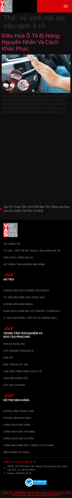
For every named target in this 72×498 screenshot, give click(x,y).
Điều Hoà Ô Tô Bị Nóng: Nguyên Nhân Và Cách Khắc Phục (31, 42)
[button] (66, 6)
